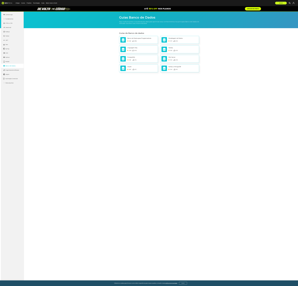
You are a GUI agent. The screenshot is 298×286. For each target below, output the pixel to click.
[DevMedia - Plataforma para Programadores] (8, 3)
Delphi (7, 74)
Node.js (7, 31)
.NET (6, 40)
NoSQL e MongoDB (174, 66)
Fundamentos (9, 19)
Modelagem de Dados (175, 38)
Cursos (23, 3)
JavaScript (8, 27)
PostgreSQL (131, 57)
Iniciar (281, 3)
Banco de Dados (10, 66)
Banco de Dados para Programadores (139, 38)
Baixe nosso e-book (51, 3)
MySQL (170, 47)
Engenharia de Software (12, 70)
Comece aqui (9, 14)
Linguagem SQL (132, 47)
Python (7, 57)
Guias (42, 3)
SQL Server (171, 57)
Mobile (7, 61)
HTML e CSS (8, 23)
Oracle (129, 66)
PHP (6, 53)
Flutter (7, 36)
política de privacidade (171, 283)
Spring (7, 49)
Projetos (29, 3)
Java (6, 44)
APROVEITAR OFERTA (253, 9)
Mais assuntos (9, 83)
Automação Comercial (11, 78)
